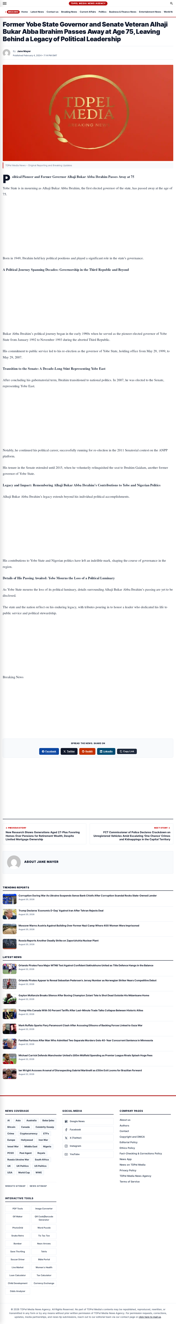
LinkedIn (108, 751)
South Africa (42, 1159)
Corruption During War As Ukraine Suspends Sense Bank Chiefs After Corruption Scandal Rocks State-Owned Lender (88, 895)
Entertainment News (150, 12)
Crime (10, 1133)
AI (8, 1120)
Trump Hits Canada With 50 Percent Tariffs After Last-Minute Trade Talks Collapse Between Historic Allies (81, 1010)
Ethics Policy (127, 1147)
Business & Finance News (122, 12)
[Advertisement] (88, 215)
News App (126, 1159)
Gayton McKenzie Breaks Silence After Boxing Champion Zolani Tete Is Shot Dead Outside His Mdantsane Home (84, 995)
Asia (18, 1120)
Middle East (30, 1146)
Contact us (52, 12)
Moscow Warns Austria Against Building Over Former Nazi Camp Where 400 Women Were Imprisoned (79, 925)
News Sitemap (38, 1186)
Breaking (13, 12)
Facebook (50, 751)
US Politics (40, 1166)
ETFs (46, 1133)
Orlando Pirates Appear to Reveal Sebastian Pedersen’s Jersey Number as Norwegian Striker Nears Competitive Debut (87, 980)
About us (125, 1119)
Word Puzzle (44, 1227)
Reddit (89, 751)
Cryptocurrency (28, 1133)
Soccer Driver (18, 1259)
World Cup (24, 1172)
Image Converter (44, 1208)
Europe (11, 1140)
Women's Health (44, 1267)
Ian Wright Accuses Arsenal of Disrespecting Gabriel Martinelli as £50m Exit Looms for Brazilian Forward (80, 1070)
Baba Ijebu (48, 1120)
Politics (102, 12)
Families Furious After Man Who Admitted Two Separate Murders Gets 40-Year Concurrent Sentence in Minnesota (86, 1040)
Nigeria (47, 1146)
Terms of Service (130, 1181)
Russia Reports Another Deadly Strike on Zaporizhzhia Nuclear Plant (58, 940)
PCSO (10, 1153)
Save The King (17, 1251)
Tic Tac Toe (44, 1235)
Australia (31, 1120)
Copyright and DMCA (132, 1136)
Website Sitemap (15, 1186)
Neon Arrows (44, 1243)
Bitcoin (11, 1127)
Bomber (18, 1243)
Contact (124, 1131)
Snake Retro (17, 1235)
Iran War (43, 1140)
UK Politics (22, 1166)
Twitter (71, 751)
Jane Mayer (24, 51)
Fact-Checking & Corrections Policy (141, 1153)
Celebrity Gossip (45, 1127)
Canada (25, 1127)
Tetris (44, 1251)
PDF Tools (18, 1208)
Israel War (13, 1146)
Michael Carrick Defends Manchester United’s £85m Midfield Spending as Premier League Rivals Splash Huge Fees (85, 1055)
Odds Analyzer (17, 1291)
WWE (39, 1172)
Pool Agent (26, 1153)
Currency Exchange (44, 1283)
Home (24, 12)
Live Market (18, 1267)
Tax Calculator (44, 1275)
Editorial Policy (129, 1142)
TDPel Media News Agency (88, 3)
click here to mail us (150, 1317)
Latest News (37, 12)
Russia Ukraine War (18, 1159)
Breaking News (69, 12)
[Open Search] (171, 3)
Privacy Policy (128, 1170)
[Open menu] (4, 3)
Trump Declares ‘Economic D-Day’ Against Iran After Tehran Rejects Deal (61, 910)
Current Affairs (88, 12)
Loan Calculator (17, 1275)
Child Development (18, 1283)
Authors (124, 1125)
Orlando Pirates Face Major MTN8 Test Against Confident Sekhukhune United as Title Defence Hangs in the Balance (86, 965)
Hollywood (27, 1140)
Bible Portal (44, 1259)
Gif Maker (18, 1216)
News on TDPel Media (132, 1164)
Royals (41, 1153)
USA (9, 1172)
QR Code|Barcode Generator (44, 1218)
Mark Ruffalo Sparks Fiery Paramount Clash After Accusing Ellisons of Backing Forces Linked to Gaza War (80, 1025)
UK (9, 1166)
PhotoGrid (17, 1227)
